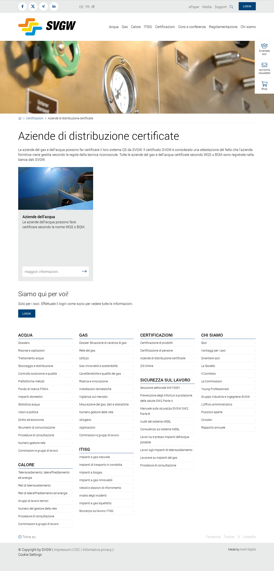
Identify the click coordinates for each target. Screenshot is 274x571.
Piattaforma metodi (31, 381)
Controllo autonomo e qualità (37, 373)
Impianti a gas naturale (94, 457)
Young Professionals (215, 389)
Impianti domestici (30, 397)
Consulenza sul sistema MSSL (160, 429)
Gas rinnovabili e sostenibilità (98, 366)
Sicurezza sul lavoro (165, 380)
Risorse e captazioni (31, 350)
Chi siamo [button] (248, 26)
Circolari (206, 420)
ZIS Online (146, 366)
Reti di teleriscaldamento (34, 485)
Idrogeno (85, 420)
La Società (208, 366)
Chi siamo (212, 335)
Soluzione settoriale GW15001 (160, 388)
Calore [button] (136, 26)
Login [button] (247, 6)
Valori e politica (28, 412)
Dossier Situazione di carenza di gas (103, 343)
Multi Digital (248, 549)
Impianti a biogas (90, 472)
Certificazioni (34, 118)
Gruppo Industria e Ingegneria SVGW (225, 397)
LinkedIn (249, 536)
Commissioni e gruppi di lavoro (38, 524)
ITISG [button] (148, 26)
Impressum (62, 549)
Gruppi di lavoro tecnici (33, 501)
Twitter (229, 536)
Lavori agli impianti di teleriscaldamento (166, 450)
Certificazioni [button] (165, 26)
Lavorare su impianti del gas (158, 458)
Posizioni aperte (211, 412)
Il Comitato (208, 373)
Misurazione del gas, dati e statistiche (104, 404)
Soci (204, 343)
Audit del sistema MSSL (155, 421)
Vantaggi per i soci (213, 350)
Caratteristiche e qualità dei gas (100, 373)
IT (93, 6)
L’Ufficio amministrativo (216, 404)
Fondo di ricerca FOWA (33, 389)
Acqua (25, 335)
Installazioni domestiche (95, 389)
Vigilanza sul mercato (93, 397)
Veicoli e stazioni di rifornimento (100, 488)
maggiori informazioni (41, 271)
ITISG (84, 449)
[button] (264, 49)
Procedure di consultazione (36, 435)
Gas (83, 335)
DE (81, 6)
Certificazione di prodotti (156, 343)
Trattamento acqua (31, 358)
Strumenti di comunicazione (36, 427)
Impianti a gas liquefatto (95, 503)
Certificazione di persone (156, 350)
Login (26, 313)
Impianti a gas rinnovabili (95, 480)
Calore (26, 464)
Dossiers (24, 343)
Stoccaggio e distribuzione (35, 366)
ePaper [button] (194, 6)
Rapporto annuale (213, 427)
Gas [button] (125, 26)
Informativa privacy (96, 549)
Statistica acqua (29, 404)
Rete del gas (87, 350)
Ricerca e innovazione (93, 381)
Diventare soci (210, 358)
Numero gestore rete (31, 443)
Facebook (213, 536)
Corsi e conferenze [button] (192, 26)
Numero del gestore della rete (37, 508)
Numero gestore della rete (96, 412)
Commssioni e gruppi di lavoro (38, 450)
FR (87, 6)
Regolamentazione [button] (223, 26)
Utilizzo (84, 358)
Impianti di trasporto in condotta (100, 465)
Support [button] (221, 6)
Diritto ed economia (31, 420)
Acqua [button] (114, 26)
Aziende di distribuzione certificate (162, 358)
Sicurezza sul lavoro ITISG (96, 511)
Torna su (29, 536)
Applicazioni (87, 427)
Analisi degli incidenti (93, 495)
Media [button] (207, 6)
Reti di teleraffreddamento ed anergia (42, 493)
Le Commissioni (211, 381)
